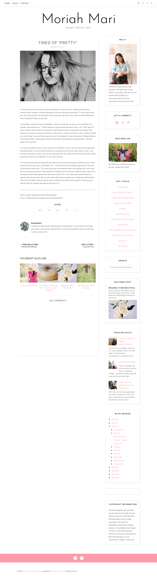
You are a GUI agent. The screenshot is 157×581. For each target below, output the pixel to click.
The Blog (123, 246)
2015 (114, 471)
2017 (114, 426)
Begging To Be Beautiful (122, 288)
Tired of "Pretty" (121, 440)
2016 (114, 467)
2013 (114, 477)
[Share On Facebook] (49, 210)
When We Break (120, 436)
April (116, 453)
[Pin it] (67, 210)
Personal (122, 225)
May (115, 450)
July (116, 433)
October (117, 430)
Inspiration (123, 214)
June (116, 447)
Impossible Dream (127, 362)
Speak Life (118, 443)
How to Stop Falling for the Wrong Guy (126, 385)
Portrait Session (123, 235)
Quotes (122, 241)
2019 (114, 419)
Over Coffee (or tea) (122, 219)
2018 (114, 423)
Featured (122, 187)
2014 (114, 474)
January (117, 464)
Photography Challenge (122, 230)
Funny (122, 208)
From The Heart (123, 203)
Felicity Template (36, 571)
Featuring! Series (123, 192)
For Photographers (122, 198)
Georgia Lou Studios (58, 571)
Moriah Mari (78, 20)
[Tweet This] (40, 210)
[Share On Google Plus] (58, 210)
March (116, 457)
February (118, 460)
